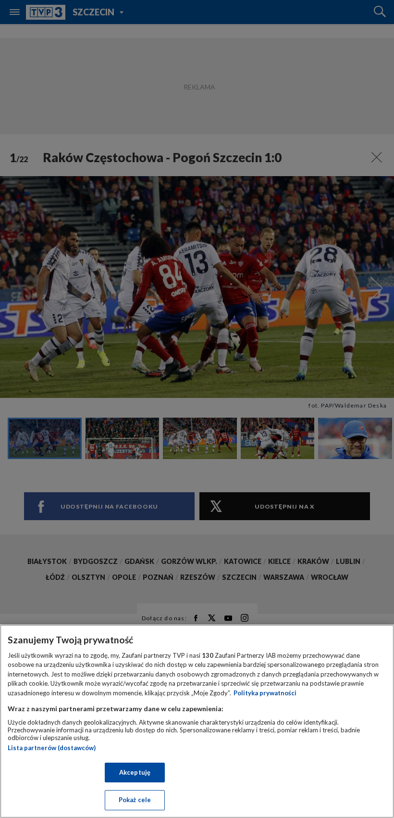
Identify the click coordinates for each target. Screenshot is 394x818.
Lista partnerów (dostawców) (52, 748)
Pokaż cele (135, 800)
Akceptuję (134, 772)
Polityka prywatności (265, 693)
